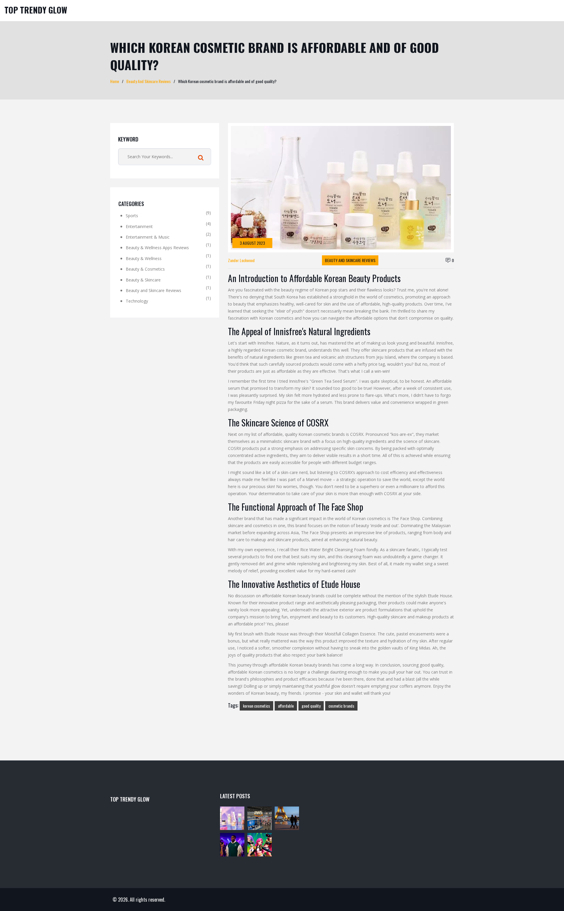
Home (114, 81)
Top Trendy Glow (35, 10)
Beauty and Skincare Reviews (350, 260)
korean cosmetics (256, 706)
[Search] (200, 158)
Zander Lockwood (241, 260)
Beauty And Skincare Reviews (148, 81)
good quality (311, 706)
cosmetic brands (341, 706)
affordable (286, 706)
